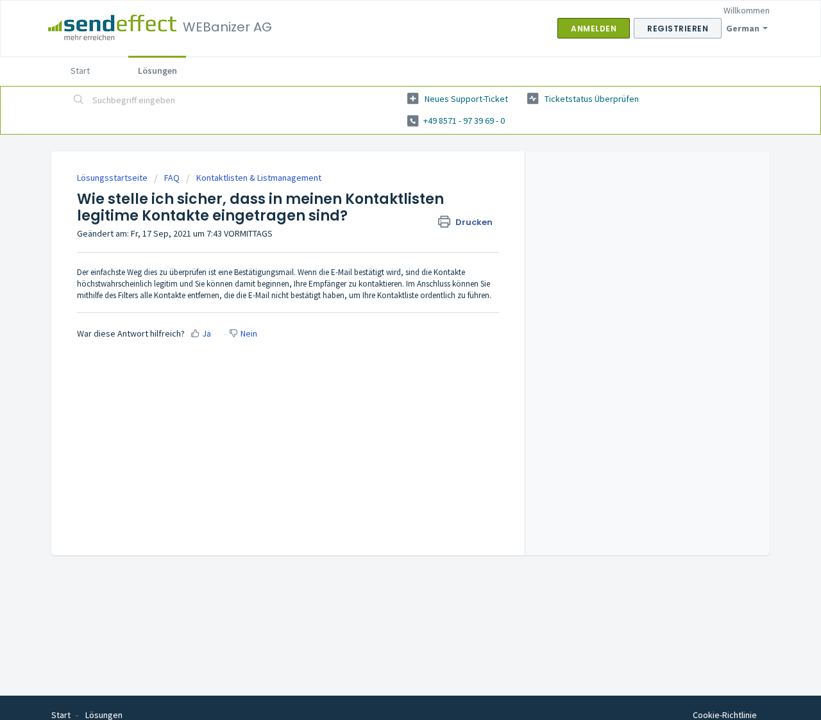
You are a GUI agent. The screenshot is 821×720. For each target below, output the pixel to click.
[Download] (387, 191)
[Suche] (79, 100)
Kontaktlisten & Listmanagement (258, 177)
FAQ (172, 177)
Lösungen (157, 70)
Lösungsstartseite (113, 177)
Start (80, 70)
